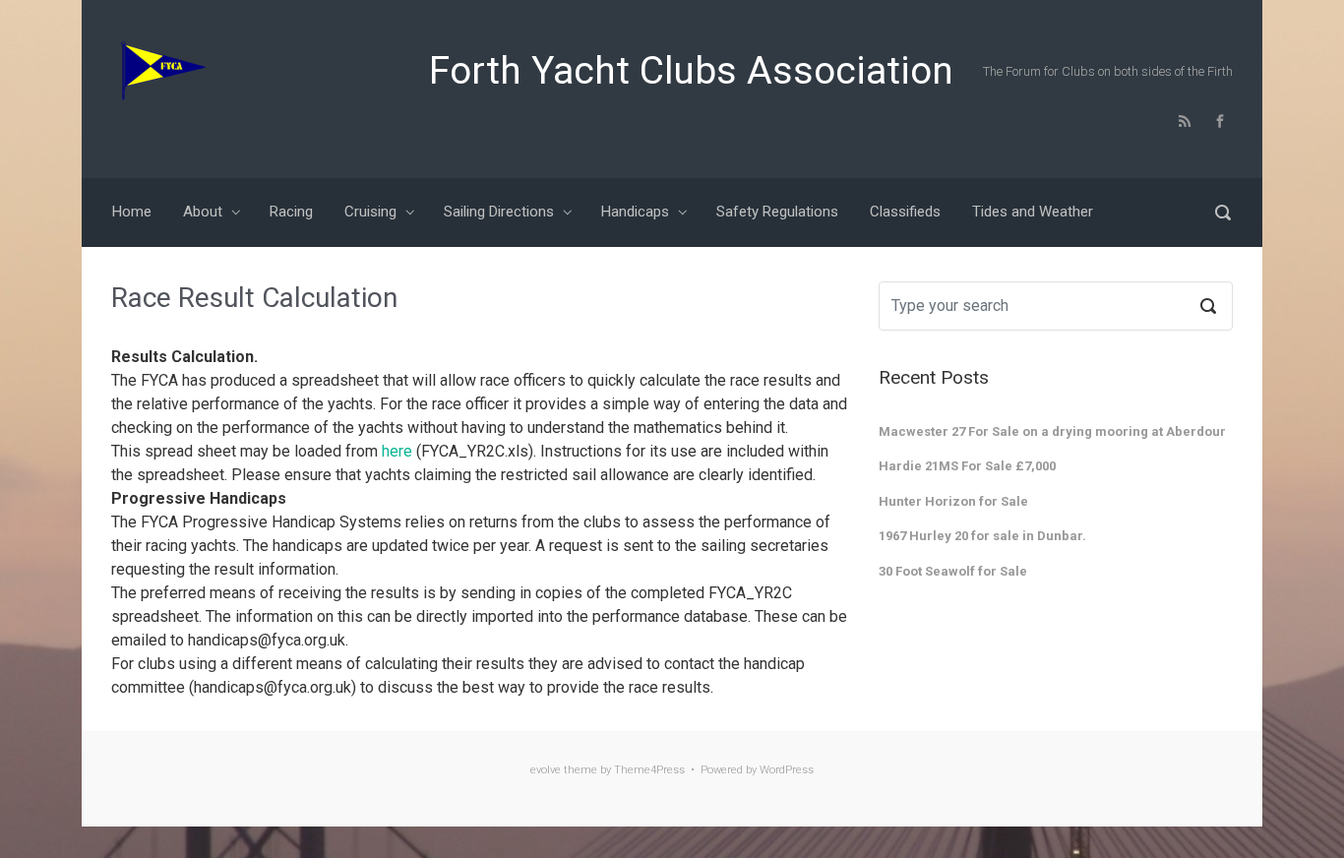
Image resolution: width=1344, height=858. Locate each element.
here (397, 451)
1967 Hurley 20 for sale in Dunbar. (982, 535)
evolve (545, 770)
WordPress (787, 770)
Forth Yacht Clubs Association (691, 70)
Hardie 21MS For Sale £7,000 (967, 466)
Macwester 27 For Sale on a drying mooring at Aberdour (1052, 431)
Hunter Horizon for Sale (953, 501)
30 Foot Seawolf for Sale (953, 571)
